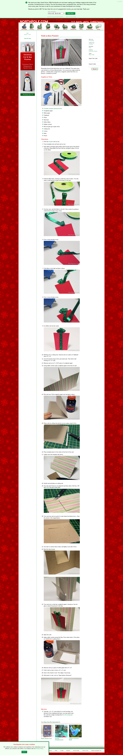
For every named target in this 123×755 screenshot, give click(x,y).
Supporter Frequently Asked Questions (55, 16)
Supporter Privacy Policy (71, 16)
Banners (68, 750)
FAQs (56, 750)
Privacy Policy (76, 750)
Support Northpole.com (96, 750)
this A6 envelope (66, 715)
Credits (61, 750)
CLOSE (119, 1)
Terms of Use (85, 750)
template (51, 141)
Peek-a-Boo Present (93, 51)
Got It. (24, 752)
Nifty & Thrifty (91, 54)
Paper (90, 47)
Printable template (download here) (53, 108)
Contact (50, 750)
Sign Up (25, 34)
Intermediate (91, 40)
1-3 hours (91, 44)
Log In (30, 34)
